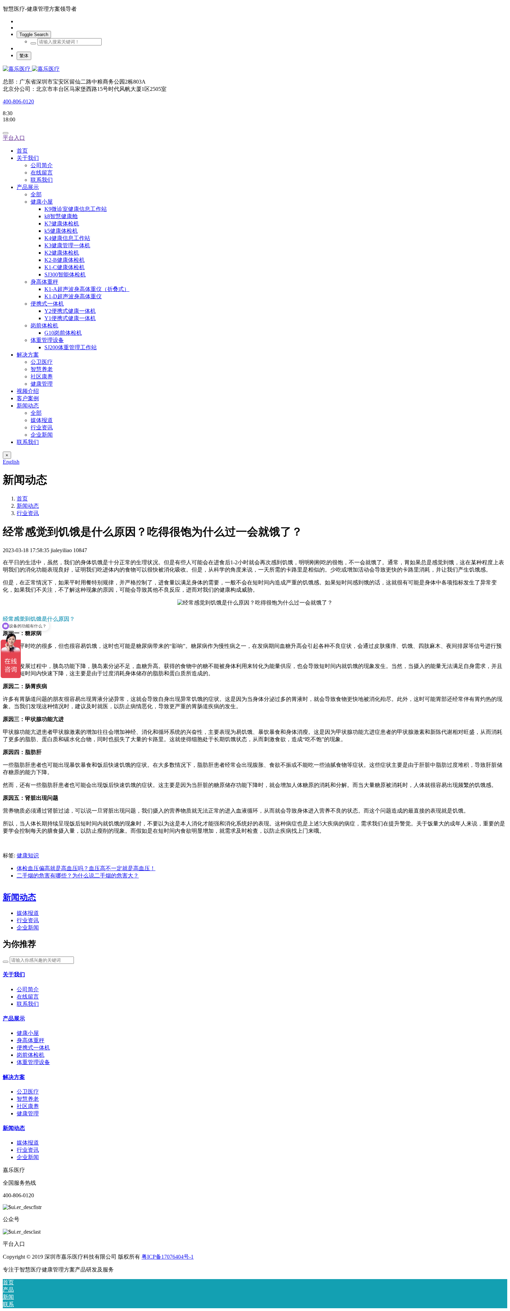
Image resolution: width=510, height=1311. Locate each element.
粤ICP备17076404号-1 (168, 1257)
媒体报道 (28, 913)
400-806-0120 (18, 101)
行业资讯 (28, 513)
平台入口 (14, 138)
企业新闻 (28, 928)
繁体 (23, 55)
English (11, 462)
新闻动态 (28, 506)
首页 (22, 151)
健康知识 (28, 855)
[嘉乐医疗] (255, 69)
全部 (36, 194)
